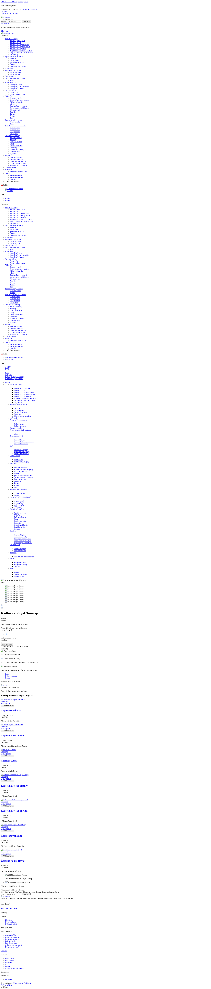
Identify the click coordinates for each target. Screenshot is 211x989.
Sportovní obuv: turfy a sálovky (21, 430)
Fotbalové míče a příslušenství (20, 497)
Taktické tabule (19, 527)
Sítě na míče (18, 507)
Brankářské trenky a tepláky (24, 442)
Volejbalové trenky (20, 564)
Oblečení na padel (20, 574)
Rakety (16, 572)
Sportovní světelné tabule (18, 404)
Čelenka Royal (9, 760)
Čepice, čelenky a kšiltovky (23, 477)
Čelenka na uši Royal (13, 860)
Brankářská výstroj (16, 436)
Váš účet (4, 951)
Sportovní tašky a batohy (18, 489)
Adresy (7, 964)
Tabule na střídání (20, 551)
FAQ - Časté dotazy (12, 939)
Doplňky (13, 531)
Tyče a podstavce (20, 517)
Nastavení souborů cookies (14, 968)
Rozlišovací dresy (20, 513)
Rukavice (17, 481)
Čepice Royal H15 (11, 710)
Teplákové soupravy (21, 450)
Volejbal (12, 559)
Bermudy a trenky (20, 467)
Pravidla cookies (11, 943)
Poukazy (8, 966)
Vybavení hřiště (15, 545)
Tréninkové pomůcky (17, 509)
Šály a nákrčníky (20, 479)
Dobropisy (9, 962)
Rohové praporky (20, 549)
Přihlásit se (26, 9)
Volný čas (13, 464)
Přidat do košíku (7, 644)
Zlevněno (8, 920)
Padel (12, 568)
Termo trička (18, 460)
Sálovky (17, 434)
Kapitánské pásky (20, 535)
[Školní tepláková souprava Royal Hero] (2, 608)
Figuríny (17, 529)
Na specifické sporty (21, 412)
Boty (15, 487)
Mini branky (18, 402)
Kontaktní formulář (12, 947)
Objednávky (9, 960)
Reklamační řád (10, 935)
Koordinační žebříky (21, 525)
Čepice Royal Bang (11, 835)
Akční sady (14, 418)
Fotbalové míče (19, 501)
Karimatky (17, 523)
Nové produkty (10, 922)
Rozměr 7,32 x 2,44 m (22, 388)
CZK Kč (8, 198)
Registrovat (33, 9)
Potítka (16, 485)
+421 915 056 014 (7, 2)
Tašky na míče (19, 505)
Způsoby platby (10, 941)
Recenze (8, 678)
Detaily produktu (11, 676)
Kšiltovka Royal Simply (14, 785)
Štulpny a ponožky (16, 428)
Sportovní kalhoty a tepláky (23, 469)
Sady (11, 446)
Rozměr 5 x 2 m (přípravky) (24, 392)
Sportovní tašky (19, 493)
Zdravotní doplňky (20, 537)
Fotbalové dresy (19, 424)
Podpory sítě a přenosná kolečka (25, 398)
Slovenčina (19, 189)
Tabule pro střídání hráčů (22, 539)
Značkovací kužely (20, 521)
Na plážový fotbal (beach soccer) (25, 400)
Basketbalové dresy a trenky (24, 557)
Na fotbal (17, 408)
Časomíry (17, 414)
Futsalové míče (19, 503)
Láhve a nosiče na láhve (22, 541)
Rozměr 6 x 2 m (19, 390)
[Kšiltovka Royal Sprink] (2, 606)
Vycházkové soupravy (21, 452)
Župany (16, 483)
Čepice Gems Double (12, 735)
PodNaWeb (28, 983)
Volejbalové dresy (20, 562)
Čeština (10, 191)
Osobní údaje (10, 958)
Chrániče (17, 566)
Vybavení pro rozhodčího (23, 543)
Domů (7, 382)
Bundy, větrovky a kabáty (23, 475)
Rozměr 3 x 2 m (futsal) (22, 396)
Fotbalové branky (16, 384)
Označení (4, 687)
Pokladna (4, 11)
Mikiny (16, 473)
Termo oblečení (15, 456)
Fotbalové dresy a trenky (18, 420)
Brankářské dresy (20, 440)
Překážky (17, 515)
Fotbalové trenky (20, 426)
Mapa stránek (18, 983)
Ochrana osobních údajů (13, 945)
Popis (7, 674)
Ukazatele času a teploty (22, 416)
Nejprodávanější (11, 924)
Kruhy (16, 519)
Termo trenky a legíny (21, 462)
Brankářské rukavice (21, 444)
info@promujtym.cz (21, 2)
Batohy (16, 495)
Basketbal (13, 553)
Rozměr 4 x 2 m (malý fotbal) (24, 394)
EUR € (7, 200)
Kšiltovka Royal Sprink (14, 810)
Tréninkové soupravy (21, 454)
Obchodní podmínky (12, 937)
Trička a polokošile (20, 471)
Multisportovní (19, 410)
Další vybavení (19, 576)
